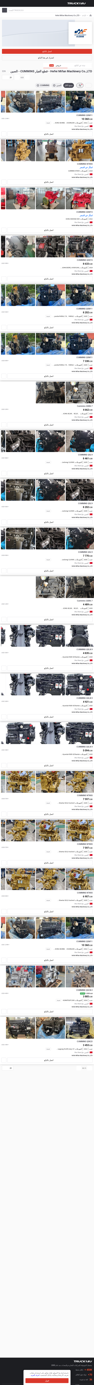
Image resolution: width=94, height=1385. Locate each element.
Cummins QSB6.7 (85, 406)
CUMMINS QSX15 (85, 260)
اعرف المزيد (35, 1375)
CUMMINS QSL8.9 (84, 649)
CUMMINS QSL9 (85, 455)
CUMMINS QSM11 (84, 115)
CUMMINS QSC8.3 (84, 990)
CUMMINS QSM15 (84, 212)
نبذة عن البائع (80, 65)
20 (11, 77)
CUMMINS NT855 (85, 164)
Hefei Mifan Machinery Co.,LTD (82, 129)
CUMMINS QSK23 (85, 1041)
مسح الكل (69, 85)
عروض (55, 65)
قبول (47, 1381)
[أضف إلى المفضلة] (3, 134)
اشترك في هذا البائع (46, 58)
